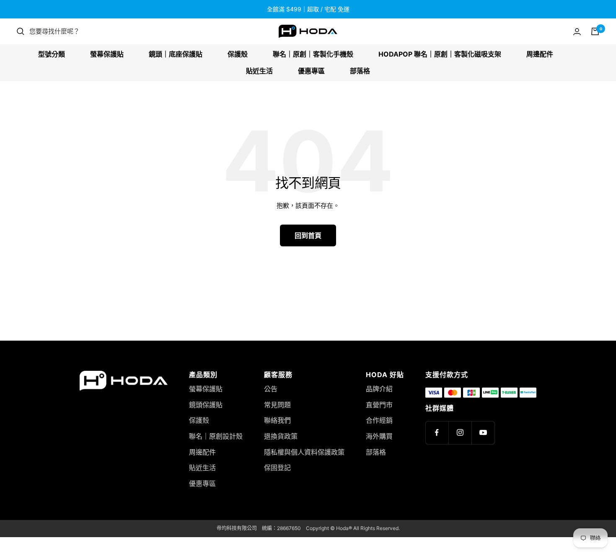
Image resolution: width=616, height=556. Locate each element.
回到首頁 (308, 235)
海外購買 (379, 436)
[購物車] (595, 31)
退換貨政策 (281, 436)
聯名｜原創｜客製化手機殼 (313, 54)
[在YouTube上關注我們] (482, 432)
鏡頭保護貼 (206, 405)
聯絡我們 (277, 420)
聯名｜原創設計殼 (216, 436)
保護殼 (238, 54)
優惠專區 (311, 71)
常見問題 (277, 405)
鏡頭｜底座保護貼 (175, 54)
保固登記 (277, 467)
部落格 (360, 71)
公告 (270, 389)
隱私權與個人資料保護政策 (304, 452)
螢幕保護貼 (107, 54)
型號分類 (51, 54)
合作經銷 (379, 420)
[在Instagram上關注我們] (459, 432)
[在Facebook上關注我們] (436, 432)
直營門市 (379, 405)
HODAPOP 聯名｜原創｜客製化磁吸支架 (439, 54)
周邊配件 (539, 54)
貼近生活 (259, 71)
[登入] (577, 31)
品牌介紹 (379, 389)
